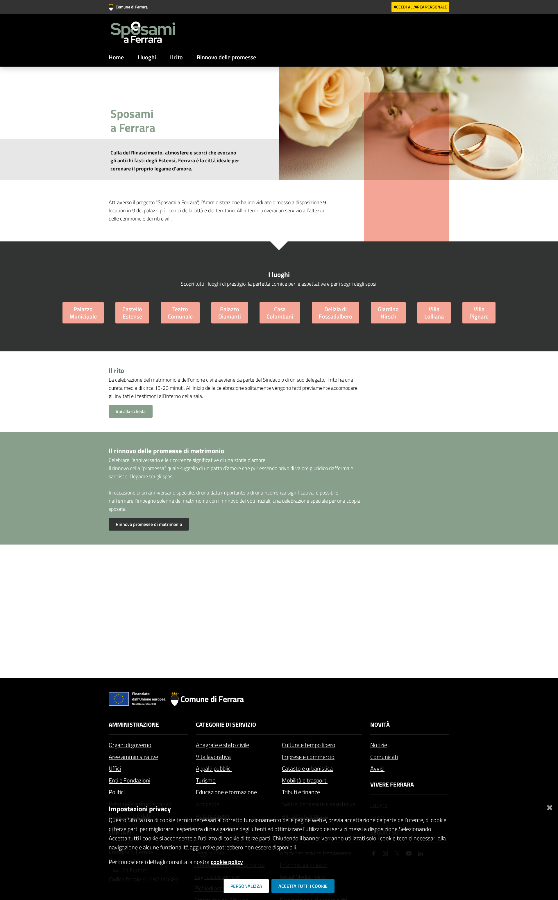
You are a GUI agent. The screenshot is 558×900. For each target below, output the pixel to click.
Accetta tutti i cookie (303, 886)
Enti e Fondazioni (129, 780)
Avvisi (377, 768)
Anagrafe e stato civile (222, 744)
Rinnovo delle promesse (226, 57)
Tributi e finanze (301, 791)
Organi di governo (130, 744)
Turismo (206, 780)
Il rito (176, 57)
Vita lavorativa (213, 756)
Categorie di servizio (226, 724)
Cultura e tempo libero (308, 744)
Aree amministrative (133, 756)
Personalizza (246, 886)
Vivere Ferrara (392, 784)
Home (116, 57)
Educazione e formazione (226, 791)
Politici (117, 791)
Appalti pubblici (214, 768)
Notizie (378, 744)
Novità (380, 724)
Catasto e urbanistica (307, 768)
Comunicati (384, 756)
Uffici (115, 768)
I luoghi (147, 57)
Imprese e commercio (308, 756)
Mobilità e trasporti (305, 780)
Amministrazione (134, 724)
